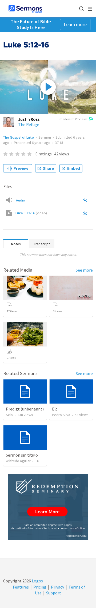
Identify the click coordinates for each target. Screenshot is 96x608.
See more (84, 270)
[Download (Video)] (86, 213)
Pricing (39, 587)
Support (53, 592)
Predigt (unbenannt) (25, 409)
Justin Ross (28, 119)
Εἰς (54, 409)
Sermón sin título (22, 455)
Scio (9, 414)
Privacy (57, 587)
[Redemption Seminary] (48, 507)
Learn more (75, 24)
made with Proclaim (73, 119)
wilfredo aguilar (18, 460)
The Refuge (28, 124)
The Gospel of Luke (18, 137)
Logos (37, 580)
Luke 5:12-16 (31, 213)
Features (21, 587)
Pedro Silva (61, 414)
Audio (20, 200)
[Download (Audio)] (86, 200)
